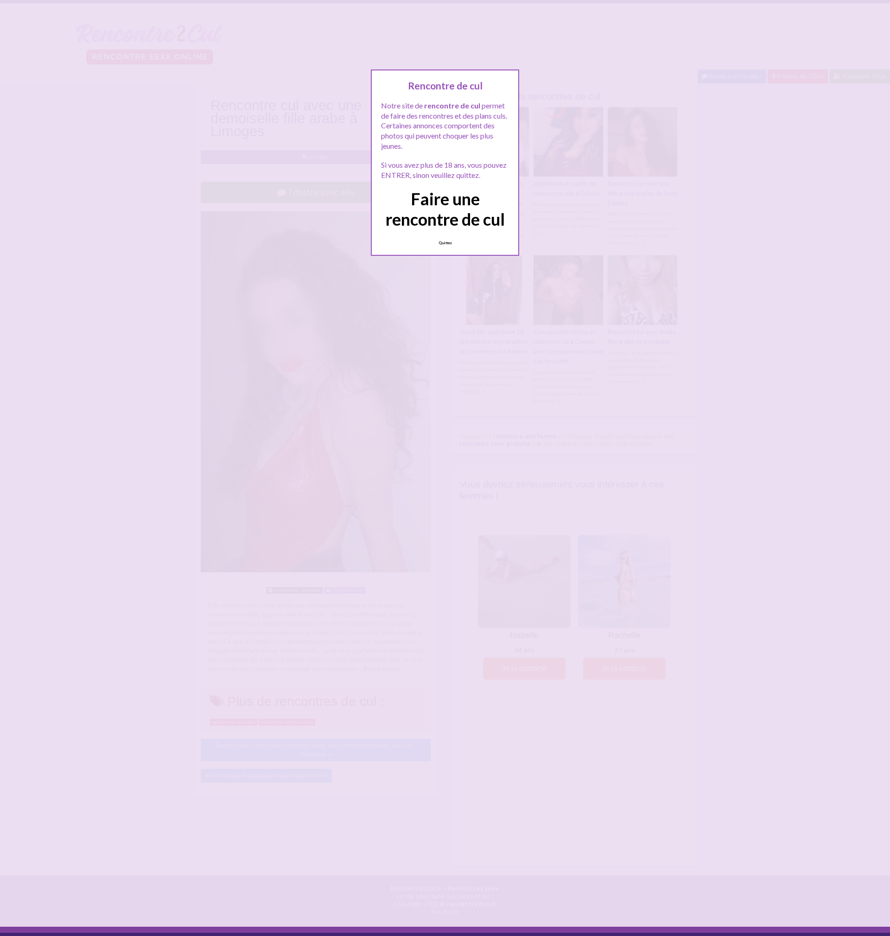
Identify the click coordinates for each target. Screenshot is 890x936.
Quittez (445, 242)
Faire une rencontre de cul (445, 209)
